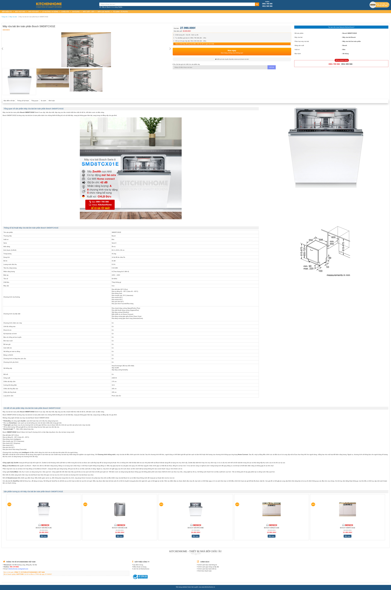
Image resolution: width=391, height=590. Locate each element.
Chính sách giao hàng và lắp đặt (208, 567)
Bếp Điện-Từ (7, 11)
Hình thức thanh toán (205, 571)
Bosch (345, 45)
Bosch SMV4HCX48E (196, 528)
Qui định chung (138, 565)
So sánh (43, 100)
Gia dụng (76, 11)
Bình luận (52, 100)
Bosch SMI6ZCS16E (271, 528)
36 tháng (346, 53)
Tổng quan (34, 100)
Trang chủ (4, 17)
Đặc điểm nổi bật (9, 100)
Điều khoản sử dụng (139, 567)
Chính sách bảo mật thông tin (207, 565)
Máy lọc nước (104, 11)
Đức (344, 49)
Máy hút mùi (20, 11)
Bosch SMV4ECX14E (44, 528)
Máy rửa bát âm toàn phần (352, 41)
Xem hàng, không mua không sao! (232, 51)
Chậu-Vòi (65, 11)
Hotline (267, 1)
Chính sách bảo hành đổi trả (207, 569)
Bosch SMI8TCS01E (347, 528)
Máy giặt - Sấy (88, 11)
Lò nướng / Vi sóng (50, 11)
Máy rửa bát (33, 11)
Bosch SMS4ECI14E (119, 528)
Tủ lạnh (116, 11)
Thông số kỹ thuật (23, 100)
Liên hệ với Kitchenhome (141, 569)
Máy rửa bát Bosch (349, 37)
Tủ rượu (124, 11)
